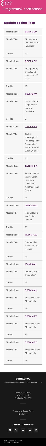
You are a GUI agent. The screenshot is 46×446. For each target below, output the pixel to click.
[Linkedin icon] (30, 430)
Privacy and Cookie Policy (23, 411)
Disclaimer (23, 414)
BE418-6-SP (31, 32)
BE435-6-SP (31, 61)
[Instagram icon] (36, 430)
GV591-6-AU (31, 235)
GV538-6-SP (31, 166)
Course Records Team (33, 383)
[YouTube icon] (23, 430)
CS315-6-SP (31, 126)
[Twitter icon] (16, 430)
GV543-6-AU (31, 205)
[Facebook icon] (10, 430)
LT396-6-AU (30, 264)
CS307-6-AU (31, 94)
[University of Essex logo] (7, 3)
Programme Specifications (22, 9)
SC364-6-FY (31, 316)
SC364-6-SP (31, 342)
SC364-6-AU (31, 290)
